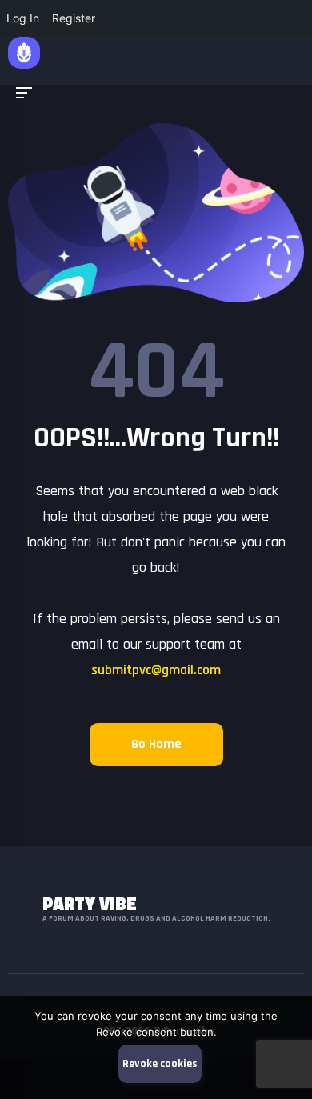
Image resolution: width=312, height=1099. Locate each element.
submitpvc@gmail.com (156, 670)
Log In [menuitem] (22, 18)
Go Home (156, 744)
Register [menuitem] (73, 18)
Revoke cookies (160, 1064)
